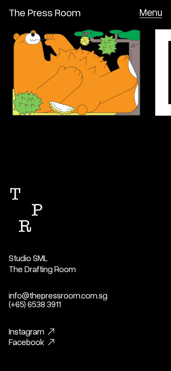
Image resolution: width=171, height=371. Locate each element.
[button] (150, 12)
